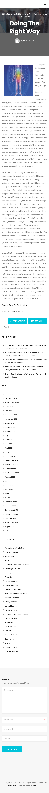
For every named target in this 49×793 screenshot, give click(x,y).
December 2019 (11, 510)
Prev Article (18, 321)
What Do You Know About (12, 311)
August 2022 (10, 427)
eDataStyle (12, 785)
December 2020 (11, 460)
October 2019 (10, 518)
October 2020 (10, 469)
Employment (10, 573)
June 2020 (9, 485)
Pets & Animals (11, 618)
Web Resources (11, 651)
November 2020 (11, 464)
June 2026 (9, 394)
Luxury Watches (11, 610)
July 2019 (8, 531)
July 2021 (8, 435)
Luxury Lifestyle (11, 606)
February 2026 (11, 398)
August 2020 (10, 477)
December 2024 (11, 415)
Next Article (36, 321)
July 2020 (9, 481)
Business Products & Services (17, 564)
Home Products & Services (34, 14)
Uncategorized (11, 647)
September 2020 (12, 473)
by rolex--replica (27, 41)
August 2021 (10, 431)
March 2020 (10, 497)
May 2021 (8, 444)
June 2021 (9, 440)
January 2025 (10, 411)
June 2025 (9, 406)
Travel (7, 643)
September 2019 (11, 522)
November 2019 (11, 514)
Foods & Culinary (12, 581)
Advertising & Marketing (14, 548)
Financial (8, 577)
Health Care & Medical (14, 589)
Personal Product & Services (16, 614)
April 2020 (9, 493)
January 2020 (10, 506)
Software (8, 631)
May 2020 (9, 489)
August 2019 (10, 526)
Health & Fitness (11, 585)
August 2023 (10, 423)
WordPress (37, 785)
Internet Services (12, 597)
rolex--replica (24, 16)
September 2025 (12, 402)
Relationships (10, 626)
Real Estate (9, 622)
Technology (10, 639)
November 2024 (11, 419)
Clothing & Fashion (12, 569)
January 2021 (10, 456)
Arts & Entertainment (13, 552)
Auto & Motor (10, 556)
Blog (7, 560)
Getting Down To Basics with (14, 305)
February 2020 (11, 502)
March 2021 (9, 452)
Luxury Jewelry (11, 602)
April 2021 (9, 448)
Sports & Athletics (12, 635)
